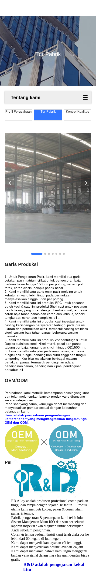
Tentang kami (26, 97)
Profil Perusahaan (18, 111)
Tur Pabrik (48, 111)
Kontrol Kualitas (77, 111)
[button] (36, 254)
